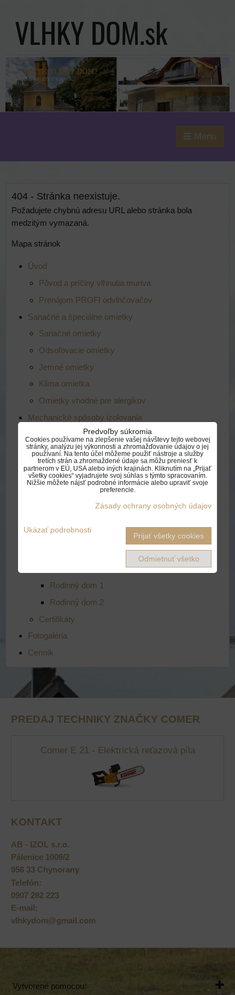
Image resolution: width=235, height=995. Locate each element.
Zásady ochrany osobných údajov (153, 505)
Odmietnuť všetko (168, 558)
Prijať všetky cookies (168, 535)
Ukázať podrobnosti (57, 530)
